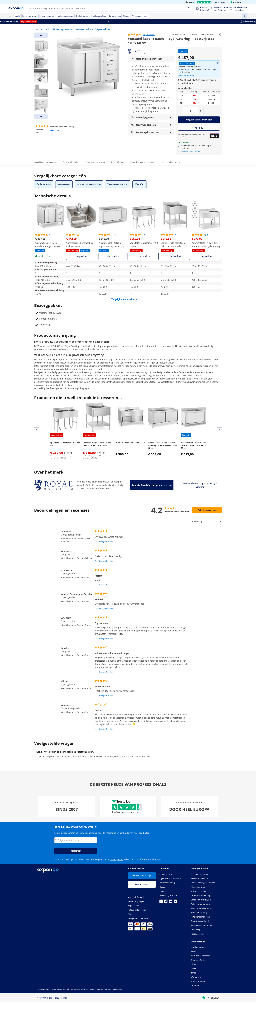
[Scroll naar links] (33, 22)
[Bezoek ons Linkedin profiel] (170, 901)
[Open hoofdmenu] (10, 16)
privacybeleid (116, 859)
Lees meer (54, 130)
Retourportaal (142, 884)
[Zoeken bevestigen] (189, 8)
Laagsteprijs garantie (190, 151)
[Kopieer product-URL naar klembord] (220, 35)
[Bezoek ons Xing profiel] (175, 901)
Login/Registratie (186, 75)
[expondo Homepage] (37, 29)
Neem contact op (142, 875)
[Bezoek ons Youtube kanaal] (161, 901)
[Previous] (41, 35)
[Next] (41, 116)
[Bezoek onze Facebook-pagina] (165, 901)
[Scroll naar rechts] (223, 22)
